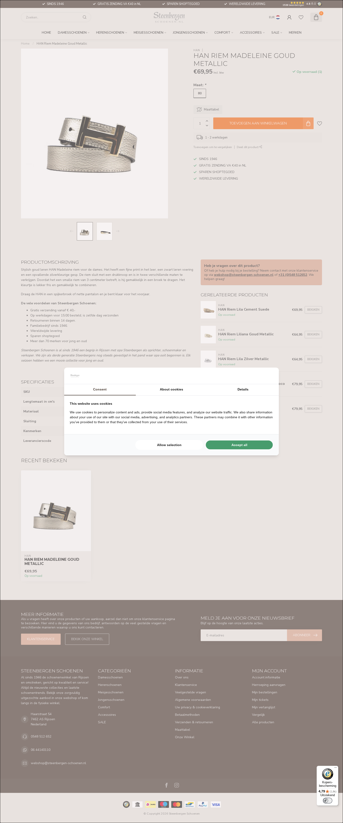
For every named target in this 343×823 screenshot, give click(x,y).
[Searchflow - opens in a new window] (267, 375)
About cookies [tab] (171, 389)
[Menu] (335, 768)
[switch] (327, 800)
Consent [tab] (100, 389)
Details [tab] (243, 389)
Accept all (239, 445)
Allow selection (169, 445)
